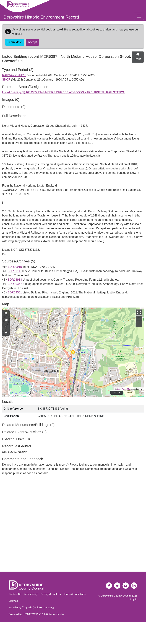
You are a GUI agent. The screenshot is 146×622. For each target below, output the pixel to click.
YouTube (125, 585)
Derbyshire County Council (116, 595)
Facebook (109, 585)
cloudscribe (57, 614)
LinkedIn (134, 585)
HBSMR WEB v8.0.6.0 (36, 614)
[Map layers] (5, 313)
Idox (39, 607)
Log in (133, 599)
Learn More (14, 42)
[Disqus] (73, 525)
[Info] (5, 326)
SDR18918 (15, 279)
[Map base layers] (5, 320)
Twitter (117, 585)
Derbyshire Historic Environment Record (41, 17)
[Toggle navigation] (139, 16)
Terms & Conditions (74, 594)
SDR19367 (15, 283)
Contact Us (15, 594)
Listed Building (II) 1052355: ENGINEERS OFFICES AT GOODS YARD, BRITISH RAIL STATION (63, 92)
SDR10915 (15, 266)
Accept (32, 42)
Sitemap (13, 600)
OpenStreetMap (124, 389)
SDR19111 (15, 271)
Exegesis (27, 607)
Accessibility (31, 594)
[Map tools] (5, 332)
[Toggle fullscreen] (139, 312)
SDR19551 (15, 292)
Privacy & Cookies (50, 594)
